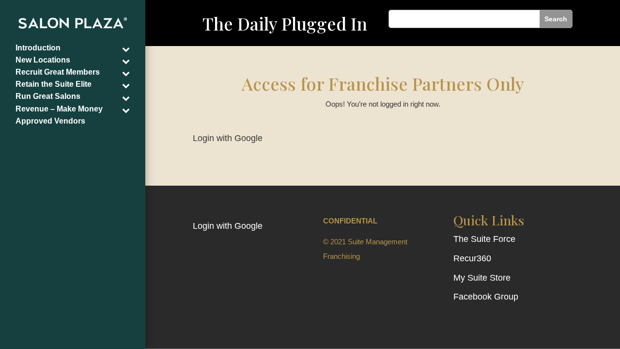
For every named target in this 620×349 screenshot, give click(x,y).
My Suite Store (482, 278)
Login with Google (228, 138)
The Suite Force (484, 239)
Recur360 (472, 258)
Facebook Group (485, 296)
